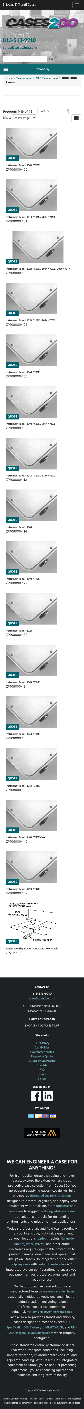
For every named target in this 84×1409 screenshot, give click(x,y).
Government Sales (42, 1052)
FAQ (42, 1069)
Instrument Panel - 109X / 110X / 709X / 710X (30, 424)
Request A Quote (42, 1056)
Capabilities (42, 1047)
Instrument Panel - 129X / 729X (23, 579)
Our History (42, 1043)
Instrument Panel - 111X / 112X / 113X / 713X (30, 475)
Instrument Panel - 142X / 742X (23, 889)
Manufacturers (24, 78)
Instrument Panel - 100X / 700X (23, 165)
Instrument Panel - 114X (19, 527)
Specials (42, 1065)
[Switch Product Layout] (76, 118)
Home (9, 78)
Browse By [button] (42, 69)
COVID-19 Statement (42, 1061)
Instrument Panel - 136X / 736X (23, 734)
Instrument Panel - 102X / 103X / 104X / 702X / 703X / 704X (38, 269)
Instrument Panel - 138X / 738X (23, 785)
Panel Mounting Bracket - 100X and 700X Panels (32, 948)
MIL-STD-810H (54, 1327)
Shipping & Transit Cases (19, 5)
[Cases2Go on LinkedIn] (48, 1097)
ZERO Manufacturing (47, 78)
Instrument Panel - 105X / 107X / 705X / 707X (30, 320)
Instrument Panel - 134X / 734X (23, 682)
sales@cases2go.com (42, 998)
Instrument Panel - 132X (19, 630)
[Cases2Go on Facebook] (36, 1097)
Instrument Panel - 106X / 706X (23, 372)
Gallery (42, 1078)
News (42, 1074)
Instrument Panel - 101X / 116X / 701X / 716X (30, 217)
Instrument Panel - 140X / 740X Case (25, 837)
